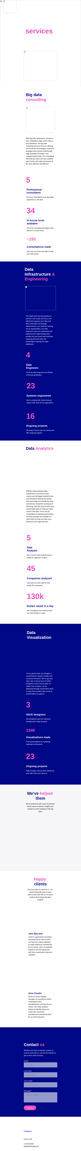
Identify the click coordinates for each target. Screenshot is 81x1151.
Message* (27, 1091)
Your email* (28, 1081)
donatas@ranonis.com (31, 1146)
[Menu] (76, 7)
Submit (30, 1108)
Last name (28, 1071)
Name (26, 1061)
